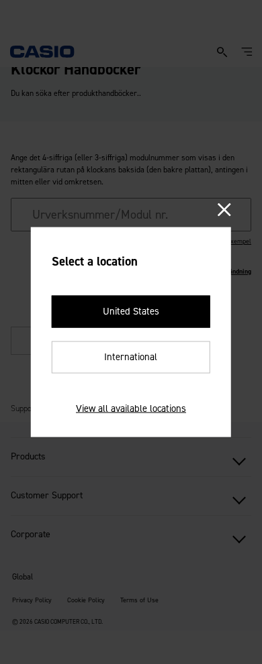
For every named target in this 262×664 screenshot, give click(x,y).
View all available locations (131, 407)
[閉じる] (224, 210)
